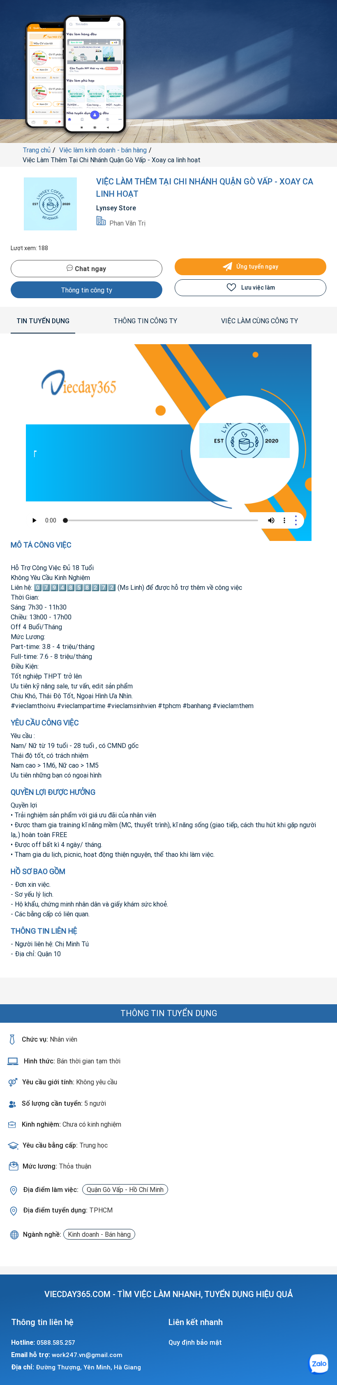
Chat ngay (89, 269)
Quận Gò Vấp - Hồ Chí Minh (125, 1189)
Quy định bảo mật (195, 1342)
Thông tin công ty (86, 290)
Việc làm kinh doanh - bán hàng (103, 150)
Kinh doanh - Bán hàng (99, 1234)
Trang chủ (37, 150)
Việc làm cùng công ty (259, 321)
